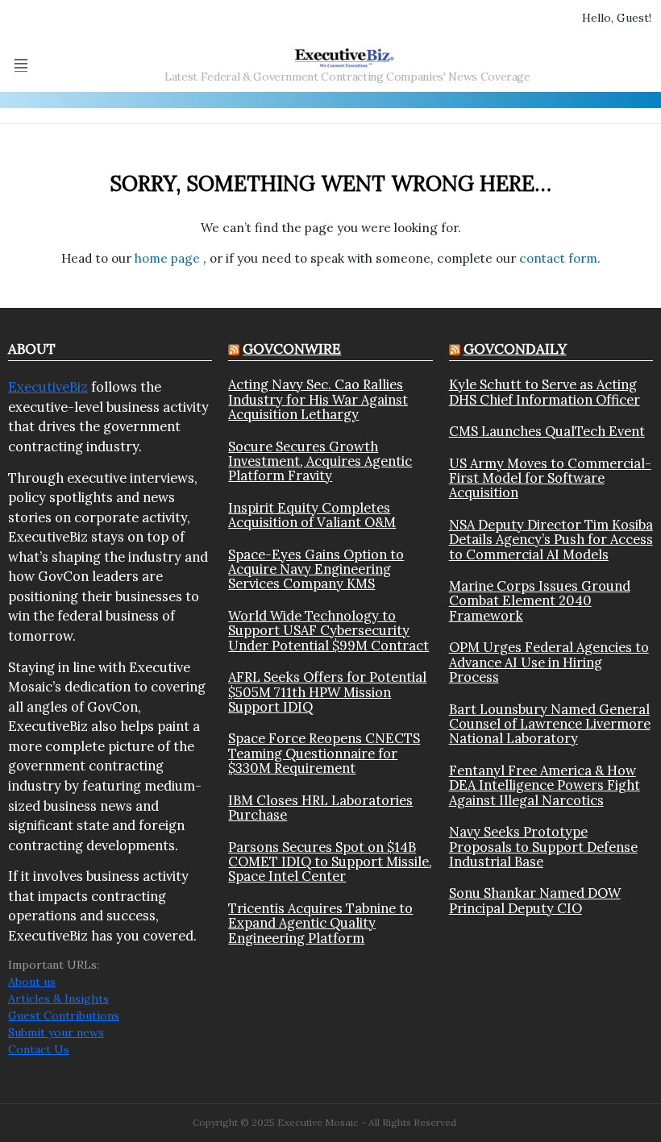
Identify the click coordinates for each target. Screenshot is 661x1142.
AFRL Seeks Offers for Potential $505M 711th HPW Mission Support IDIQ (327, 692)
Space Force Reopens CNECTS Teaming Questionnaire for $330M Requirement (324, 753)
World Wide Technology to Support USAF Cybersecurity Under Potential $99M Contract (328, 630)
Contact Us (38, 1049)
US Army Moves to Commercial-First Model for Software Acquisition (550, 478)
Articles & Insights (58, 998)
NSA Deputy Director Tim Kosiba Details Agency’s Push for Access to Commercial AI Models (551, 539)
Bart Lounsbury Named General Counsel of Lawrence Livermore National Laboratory (550, 724)
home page (169, 258)
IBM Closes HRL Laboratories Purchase (320, 808)
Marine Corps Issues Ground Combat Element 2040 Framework (539, 601)
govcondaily (515, 349)
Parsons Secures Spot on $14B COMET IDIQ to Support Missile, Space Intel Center (330, 862)
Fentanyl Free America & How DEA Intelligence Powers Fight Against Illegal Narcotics (544, 785)
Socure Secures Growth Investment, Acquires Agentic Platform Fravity (320, 461)
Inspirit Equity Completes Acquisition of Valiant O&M (312, 515)
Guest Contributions (63, 1015)
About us (32, 981)
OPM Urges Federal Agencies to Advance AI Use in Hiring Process (549, 662)
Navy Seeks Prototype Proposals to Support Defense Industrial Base (543, 846)
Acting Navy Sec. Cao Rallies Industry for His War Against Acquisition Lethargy (318, 399)
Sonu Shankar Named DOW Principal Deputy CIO (535, 901)
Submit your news (56, 1032)
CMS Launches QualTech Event (547, 431)
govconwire (292, 349)
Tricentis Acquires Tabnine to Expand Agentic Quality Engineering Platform (320, 923)
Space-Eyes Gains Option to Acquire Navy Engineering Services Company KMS (316, 569)
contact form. (560, 258)
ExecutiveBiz (48, 387)
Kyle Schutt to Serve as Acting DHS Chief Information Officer (544, 392)
